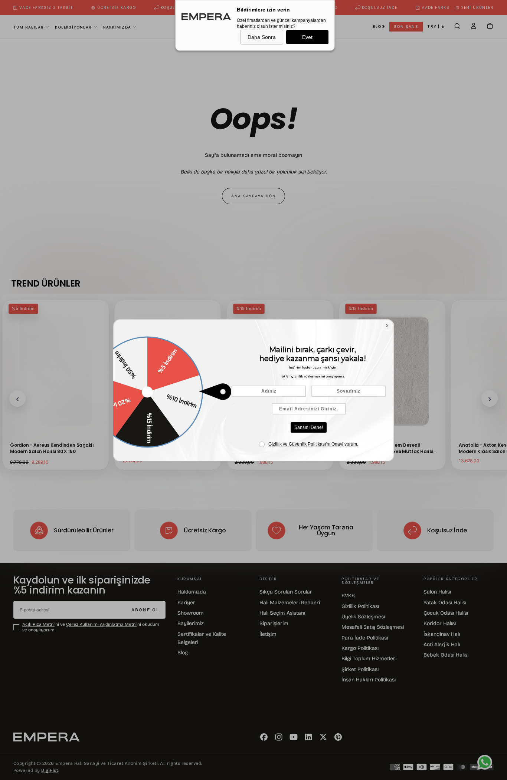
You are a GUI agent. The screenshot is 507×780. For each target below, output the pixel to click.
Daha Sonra (262, 37)
